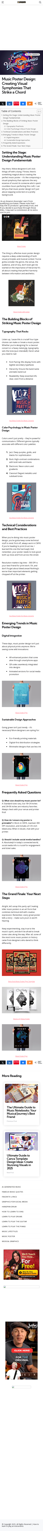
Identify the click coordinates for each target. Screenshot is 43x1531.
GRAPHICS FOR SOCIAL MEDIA (25, 1135)
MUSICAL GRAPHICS (32, 54)
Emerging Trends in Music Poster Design (19, 134)
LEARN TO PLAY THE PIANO (14, 1226)
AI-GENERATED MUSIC (11, 1187)
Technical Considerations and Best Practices (20, 132)
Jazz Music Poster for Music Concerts (21, 421)
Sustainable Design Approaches (18, 140)
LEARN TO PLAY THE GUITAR (14, 1221)
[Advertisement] (21, 27)
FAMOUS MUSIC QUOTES (12, 1192)
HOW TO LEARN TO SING (12, 1211)
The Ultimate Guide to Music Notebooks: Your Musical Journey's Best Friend (21, 1112)
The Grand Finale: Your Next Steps (16, 146)
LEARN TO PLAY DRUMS (12, 1216)
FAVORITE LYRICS (9, 1196)
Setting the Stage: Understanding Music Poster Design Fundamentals (21, 116)
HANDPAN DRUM (9, 1206)
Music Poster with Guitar (21, 312)
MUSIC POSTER (8, 1236)
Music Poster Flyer (21, 713)
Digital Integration (13, 137)
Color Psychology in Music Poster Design (21, 129)
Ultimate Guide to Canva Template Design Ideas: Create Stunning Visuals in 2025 (20, 1162)
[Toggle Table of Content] (37, 111)
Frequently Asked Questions (14, 143)
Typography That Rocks (15, 126)
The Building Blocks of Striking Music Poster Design (20, 122)
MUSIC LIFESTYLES (10, 1231)
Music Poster (21, 246)
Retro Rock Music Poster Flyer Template (21, 981)
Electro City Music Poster (21, 1019)
